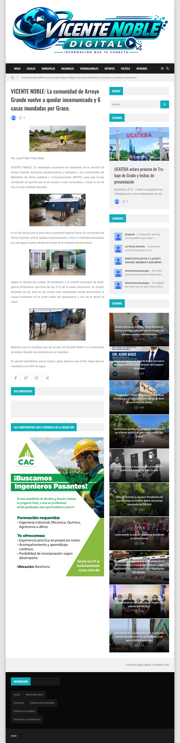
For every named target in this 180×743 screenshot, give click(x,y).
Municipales (48, 68)
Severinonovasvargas (137, 270)
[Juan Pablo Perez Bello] (13, 117)
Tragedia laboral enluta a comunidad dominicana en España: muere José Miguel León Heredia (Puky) (76, 77)
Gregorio (130, 234)
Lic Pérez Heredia (135, 246)
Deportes (110, 68)
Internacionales (89, 68)
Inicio (17, 68)
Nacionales (67, 68)
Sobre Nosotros (34, 694)
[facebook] (15, 378)
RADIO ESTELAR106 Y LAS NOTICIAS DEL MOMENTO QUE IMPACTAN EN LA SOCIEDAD (143, 262)
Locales (31, 68)
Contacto (19, 702)
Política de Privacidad (42, 702)
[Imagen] (139, 144)
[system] (162, 68)
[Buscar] (167, 68)
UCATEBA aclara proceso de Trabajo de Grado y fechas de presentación (139, 175)
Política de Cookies (24, 711)
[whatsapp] (36, 378)
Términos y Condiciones (27, 719)
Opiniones (141, 68)
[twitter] (26, 378)
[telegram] (47, 378)
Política (125, 68)
